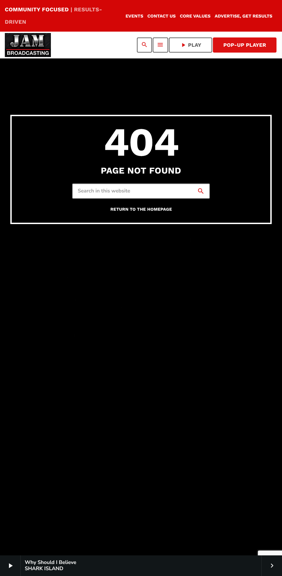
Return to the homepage (141, 209)
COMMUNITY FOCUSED (53, 15)
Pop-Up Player (244, 45)
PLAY (191, 45)
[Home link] (28, 45)
